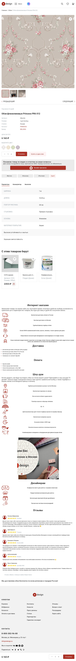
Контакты (30, 604)
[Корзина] (73, 4)
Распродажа (56, 610)
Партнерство (31, 617)
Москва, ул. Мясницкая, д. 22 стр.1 (14, 637)
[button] (50, 474)
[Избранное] (67, 4)
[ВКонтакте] (12, 649)
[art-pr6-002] (8, 147)
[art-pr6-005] (13, 147)
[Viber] (21, 649)
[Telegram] (18, 649)
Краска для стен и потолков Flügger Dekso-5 (29, 275)
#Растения (41, 176)
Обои (10, 10)
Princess (23, 126)
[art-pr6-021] (18, 147)
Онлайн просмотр (39, 168)
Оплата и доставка (8, 613)
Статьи (29, 613)
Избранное (5, 607)
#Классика (25, 176)
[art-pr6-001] (4, 147)
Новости (30, 607)
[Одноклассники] (15, 649)
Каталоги (5, 610)
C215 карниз (8, 275)
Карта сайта (56, 613)
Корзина (5, 604)
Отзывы (55, 604)
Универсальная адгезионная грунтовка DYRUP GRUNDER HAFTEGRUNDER (47, 275)
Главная (4, 10)
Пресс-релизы (32, 610)
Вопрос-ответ (57, 607)
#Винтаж (9, 176)
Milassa (23, 129)
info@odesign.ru (7, 641)
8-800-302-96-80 (10, 633)
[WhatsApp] (23, 649)
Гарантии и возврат (34, 620)
